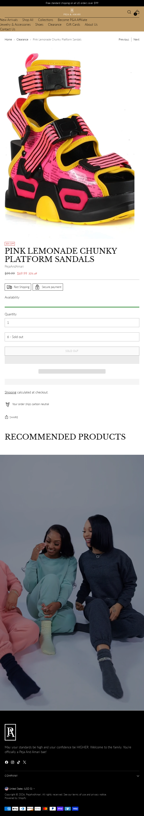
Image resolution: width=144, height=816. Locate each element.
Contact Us (7, 29)
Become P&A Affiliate (72, 20)
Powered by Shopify (15, 798)
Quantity (11, 314)
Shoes (39, 24)
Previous (124, 39)
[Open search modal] (129, 12)
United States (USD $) (20, 788)
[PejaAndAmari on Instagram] (13, 762)
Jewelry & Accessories (15, 24)
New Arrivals (9, 20)
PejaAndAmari (14, 266)
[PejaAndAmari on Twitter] (25, 762)
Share (14, 417)
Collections (45, 20)
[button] (72, 360)
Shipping (10, 392)
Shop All (27, 20)
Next (136, 39)
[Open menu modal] (6, 12)
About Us (91, 24)
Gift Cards (73, 24)
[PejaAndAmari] (72, 12)
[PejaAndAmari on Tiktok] (19, 762)
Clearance (55, 24)
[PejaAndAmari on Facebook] (7, 762)
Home (8, 39)
